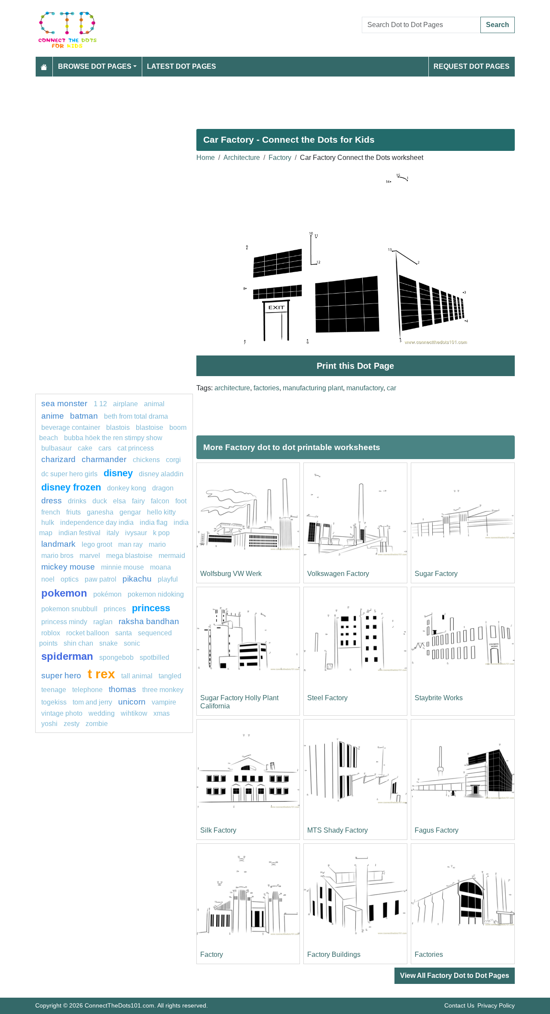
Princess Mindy (64, 621)
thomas (122, 689)
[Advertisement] (275, 99)
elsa (119, 501)
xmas (161, 713)
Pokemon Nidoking (156, 594)
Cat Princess (135, 448)
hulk (47, 522)
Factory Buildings (334, 954)
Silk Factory (218, 830)
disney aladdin (161, 474)
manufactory (364, 388)
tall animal (137, 676)
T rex (101, 673)
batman (84, 415)
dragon (163, 488)
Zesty (71, 723)
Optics (70, 579)
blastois (118, 427)
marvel (89, 555)
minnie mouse (122, 567)
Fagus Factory (436, 830)
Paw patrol (100, 579)
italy (113, 532)
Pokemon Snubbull (69, 609)
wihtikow (134, 713)
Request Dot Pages (472, 66)
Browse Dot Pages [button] (94, 66)
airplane (125, 403)
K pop (161, 532)
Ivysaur (136, 532)
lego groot (97, 544)
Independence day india (97, 522)
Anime (52, 415)
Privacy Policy (496, 1005)
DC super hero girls (69, 474)
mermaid (172, 555)
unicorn (132, 701)
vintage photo (61, 713)
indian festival (79, 532)
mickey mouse (68, 566)
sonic (132, 643)
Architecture (241, 157)
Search (497, 24)
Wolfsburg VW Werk (231, 573)
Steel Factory (327, 698)
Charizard (58, 459)
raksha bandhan (149, 621)
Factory (280, 157)
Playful (168, 579)
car (391, 388)
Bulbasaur (56, 448)
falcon (160, 501)
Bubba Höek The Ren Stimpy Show (113, 437)
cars (104, 448)
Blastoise (149, 427)
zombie (97, 723)
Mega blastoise (129, 555)
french (50, 512)
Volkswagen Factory (338, 573)
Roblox (50, 633)
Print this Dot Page (355, 366)
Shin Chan (78, 643)
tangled (170, 676)
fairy (138, 501)
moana (160, 567)
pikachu (137, 578)
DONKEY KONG (126, 488)
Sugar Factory (436, 573)
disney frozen (71, 487)
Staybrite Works (439, 698)
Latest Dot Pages (181, 66)
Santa (123, 633)
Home (205, 157)
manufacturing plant (313, 388)
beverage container (70, 427)
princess (151, 608)
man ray (130, 544)
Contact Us (459, 1005)
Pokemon (64, 593)
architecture (232, 388)
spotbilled (154, 657)
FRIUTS (73, 512)
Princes (115, 609)
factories (266, 388)
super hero (62, 675)
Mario (157, 544)
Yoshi (49, 723)
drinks (77, 501)
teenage (53, 689)
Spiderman (67, 656)
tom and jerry (92, 702)
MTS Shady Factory (337, 830)
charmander (105, 459)
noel (48, 579)
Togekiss (54, 702)
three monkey (162, 689)
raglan (103, 621)
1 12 (100, 403)
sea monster (65, 403)
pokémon (107, 594)
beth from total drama (136, 416)
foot (180, 501)
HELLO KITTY (161, 512)
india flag (154, 522)
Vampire (164, 702)
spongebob (116, 657)
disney (118, 473)
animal (154, 403)
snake (108, 643)
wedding (102, 713)
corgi (173, 459)
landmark (58, 543)
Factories (429, 954)
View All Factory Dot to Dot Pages (454, 975)
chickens (146, 459)
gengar (130, 512)
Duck (99, 501)
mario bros (57, 555)
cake (85, 448)
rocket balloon (87, 633)
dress (51, 500)
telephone (87, 689)
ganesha (100, 512)
